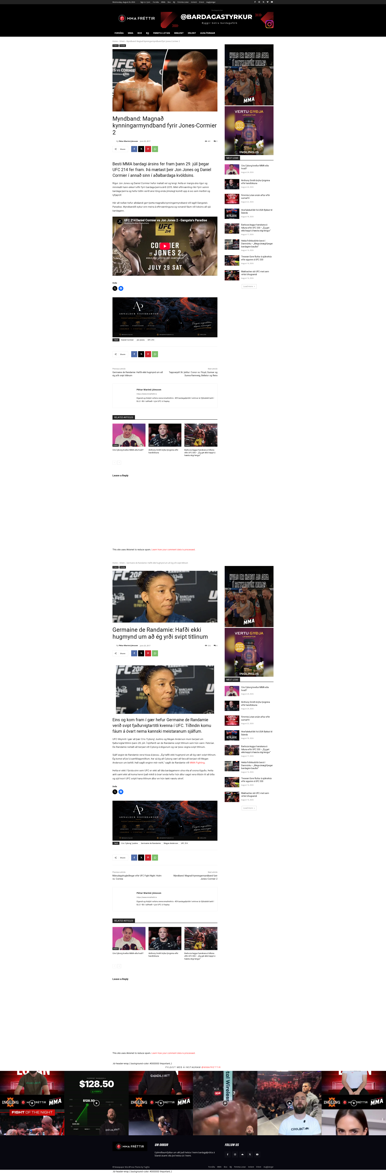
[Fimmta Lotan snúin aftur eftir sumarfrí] (232, 199)
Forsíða (122, 46)
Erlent (122, 41)
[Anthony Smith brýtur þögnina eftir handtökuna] (165, 435)
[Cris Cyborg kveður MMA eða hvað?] (129, 435)
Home (115, 41)
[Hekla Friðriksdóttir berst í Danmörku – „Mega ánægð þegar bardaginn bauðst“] (232, 244)
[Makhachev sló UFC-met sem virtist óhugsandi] (232, 275)
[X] (263, 2)
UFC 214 (151, 340)
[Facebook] (255, 2)
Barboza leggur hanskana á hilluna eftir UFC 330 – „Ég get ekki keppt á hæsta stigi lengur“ (199, 452)
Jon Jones (141, 340)
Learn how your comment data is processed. (173, 549)
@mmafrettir (211, 1067)
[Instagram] (259, 2)
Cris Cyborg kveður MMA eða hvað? (128, 450)
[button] (270, 33)
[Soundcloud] (242, 1154)
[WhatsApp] (155, 149)
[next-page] (119, 463)
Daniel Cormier (127, 340)
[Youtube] (272, 2)
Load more (248, 286)
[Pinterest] (148, 149)
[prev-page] (114, 463)
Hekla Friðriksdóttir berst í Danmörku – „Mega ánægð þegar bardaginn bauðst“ (257, 244)
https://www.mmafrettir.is (147, 394)
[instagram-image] (32, 1103)
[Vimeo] (267, 2)
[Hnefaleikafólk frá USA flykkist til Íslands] (232, 214)
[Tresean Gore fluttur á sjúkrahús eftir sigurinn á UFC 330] (232, 260)
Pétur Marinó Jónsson (128, 141)
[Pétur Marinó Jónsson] (114, 141)
